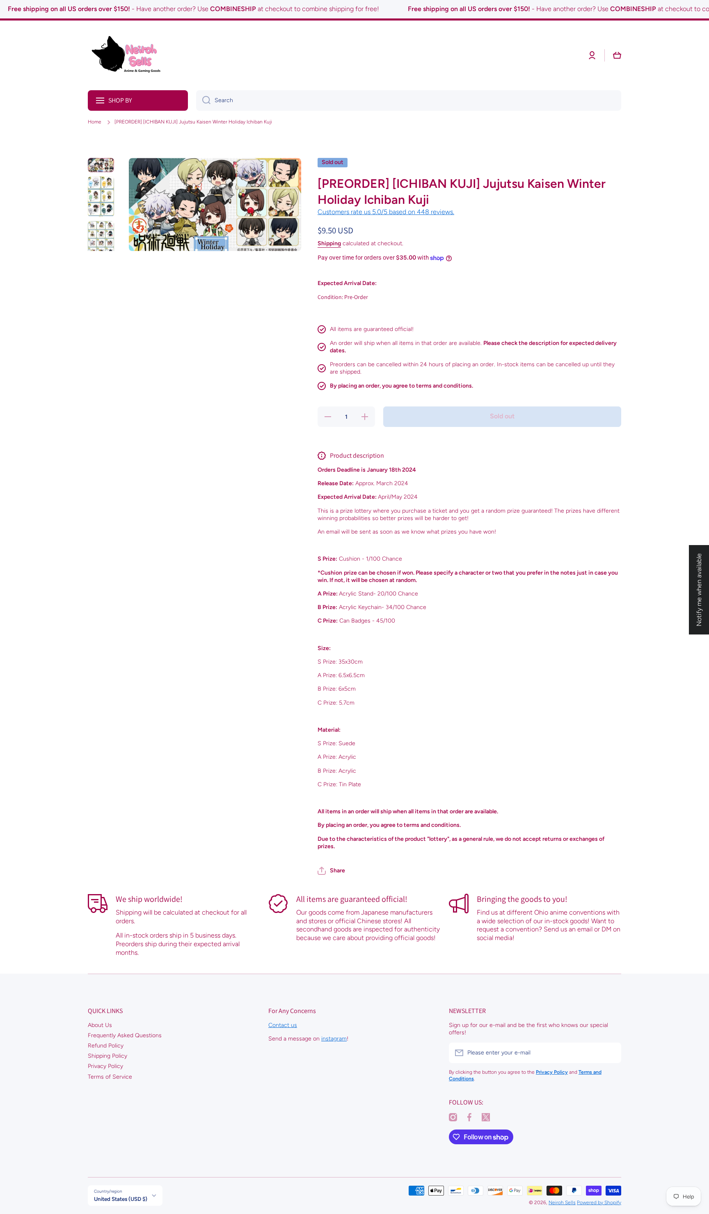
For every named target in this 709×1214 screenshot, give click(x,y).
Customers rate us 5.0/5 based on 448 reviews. (386, 212)
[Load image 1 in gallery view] (101, 165)
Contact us (282, 1025)
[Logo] (129, 55)
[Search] (203, 100)
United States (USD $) (120, 1199)
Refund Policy (106, 1045)
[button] (331, 871)
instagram (334, 1038)
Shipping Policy (107, 1055)
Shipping (329, 243)
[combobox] (408, 100)
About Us (100, 1025)
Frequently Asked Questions (125, 1035)
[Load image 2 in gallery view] (101, 196)
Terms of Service (110, 1076)
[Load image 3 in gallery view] (101, 243)
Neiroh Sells (562, 1202)
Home (94, 122)
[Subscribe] (611, 1053)
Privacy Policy (105, 1066)
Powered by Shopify (599, 1202)
